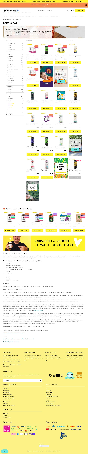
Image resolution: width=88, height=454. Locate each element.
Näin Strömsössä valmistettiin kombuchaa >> (14, 333)
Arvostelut (48, 390)
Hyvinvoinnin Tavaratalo (45, 451)
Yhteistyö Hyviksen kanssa (52, 396)
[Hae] (67, 10)
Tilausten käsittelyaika (8, 396)
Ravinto (9, 19)
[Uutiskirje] (40, 380)
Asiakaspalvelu (6, 13)
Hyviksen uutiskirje (7, 400)
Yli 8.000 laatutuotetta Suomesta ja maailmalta (43, 1)
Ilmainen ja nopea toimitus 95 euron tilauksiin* (14, 1)
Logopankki (49, 400)
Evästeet (5, 415)
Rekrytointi (48, 394)
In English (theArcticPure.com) (53, 405)
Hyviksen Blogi (49, 392)
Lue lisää (61, 81)
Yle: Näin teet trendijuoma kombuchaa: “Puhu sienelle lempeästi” (18, 339)
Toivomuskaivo (28, 13)
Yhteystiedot (6, 388)
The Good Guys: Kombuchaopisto (11, 341)
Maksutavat (6, 390)
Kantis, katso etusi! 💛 (14, 13)
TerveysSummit (49, 403)
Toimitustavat (6, 392)
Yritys (47, 388)
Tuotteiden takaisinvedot (9, 405)
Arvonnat (48, 398)
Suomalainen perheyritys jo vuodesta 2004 (73, 1)
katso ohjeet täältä (38, 310)
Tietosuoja (5, 413)
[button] (80, 10)
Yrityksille (22, 13)
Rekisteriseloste (7, 417)
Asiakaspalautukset (7, 394)
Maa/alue (41, 444)
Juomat (13, 19)
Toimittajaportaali (50, 401)
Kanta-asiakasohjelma (8, 398)
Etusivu (4, 19)
